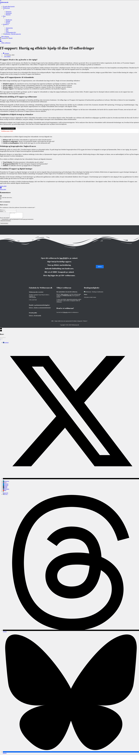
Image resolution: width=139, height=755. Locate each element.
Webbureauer (6, 8)
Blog (4, 16)
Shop (7, 31)
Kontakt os (6, 24)
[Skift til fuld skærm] (3, 337)
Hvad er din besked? (4, 217)
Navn (1, 210)
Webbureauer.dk (4, 2)
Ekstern (8, 22)
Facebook (6, 342)
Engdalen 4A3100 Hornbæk (32, 296)
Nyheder (8, 21)
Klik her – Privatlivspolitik (35, 315)
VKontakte (6, 489)
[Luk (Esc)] (0, 337)
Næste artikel (3, 189)
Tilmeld (10, 38)
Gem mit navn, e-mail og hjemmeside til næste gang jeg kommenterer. (18, 219)
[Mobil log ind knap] (0, 39)
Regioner (8, 14)
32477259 (34, 299)
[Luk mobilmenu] (0, 3)
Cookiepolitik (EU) (11, 32)
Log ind (4, 38)
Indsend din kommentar (5, 220)
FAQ (7, 29)
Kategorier (8, 11)
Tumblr (5, 486)
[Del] (2, 337)
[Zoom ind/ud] (5, 337)
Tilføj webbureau (5, 36)
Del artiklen (7, 56)
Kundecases (9, 19)
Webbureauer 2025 (7, 131)
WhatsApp (6, 481)
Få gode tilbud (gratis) (9, 6)
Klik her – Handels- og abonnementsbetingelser (40, 307)
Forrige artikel (3, 186)
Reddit (5, 487)
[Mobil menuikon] (69, 1)
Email (1, 211)
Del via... (6, 494)
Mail (5, 490)
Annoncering (9, 28)
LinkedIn (6, 485)
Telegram (6, 483)
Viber (5, 482)
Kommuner (9, 13)
